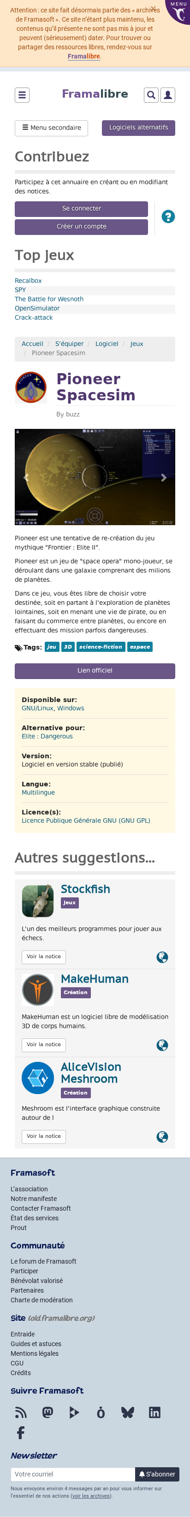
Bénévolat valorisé (37, 1280)
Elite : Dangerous (47, 737)
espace (140, 646)
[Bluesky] (128, 1418)
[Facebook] (21, 1438)
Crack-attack (34, 318)
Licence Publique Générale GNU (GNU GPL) (86, 821)
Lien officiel (95, 671)
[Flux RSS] (21, 1418)
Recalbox (28, 281)
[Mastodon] (47, 1418)
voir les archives (91, 1496)
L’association (29, 1189)
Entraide (23, 1334)
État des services (35, 1218)
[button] (168, 218)
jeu (52, 646)
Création (76, 992)
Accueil (32, 344)
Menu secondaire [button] (55, 128)
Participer (24, 1271)
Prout (19, 1227)
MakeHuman (95, 980)
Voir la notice (44, 957)
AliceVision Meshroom (91, 1074)
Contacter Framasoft (41, 1208)
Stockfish (85, 890)
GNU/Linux (37, 709)
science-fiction (100, 646)
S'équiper (69, 344)
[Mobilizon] (101, 1418)
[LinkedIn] (154, 1418)
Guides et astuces (36, 1343)
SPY (20, 290)
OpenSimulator (37, 309)
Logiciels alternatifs (138, 128)
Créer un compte (82, 227)
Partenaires (27, 1290)
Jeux (137, 344)
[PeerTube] (74, 1418)
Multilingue (38, 793)
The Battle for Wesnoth (49, 300)
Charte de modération (42, 1300)
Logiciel (107, 344)
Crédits (21, 1372)
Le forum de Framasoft (44, 1261)
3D (68, 646)
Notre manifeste (34, 1198)
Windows (70, 709)
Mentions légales (35, 1353)
